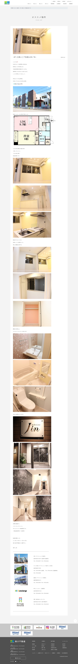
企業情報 (54, 1)
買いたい (35, 3)
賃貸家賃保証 (64, 647)
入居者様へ (59, 3)
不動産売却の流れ (53, 647)
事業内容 (58, 1)
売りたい (46, 3)
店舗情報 (70, 3)
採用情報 (63, 1)
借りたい (29, 3)
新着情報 (52, 3)
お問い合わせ (69, 1)
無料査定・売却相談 (54, 649)
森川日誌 (33, 647)
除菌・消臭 (43, 647)
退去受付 (65, 3)
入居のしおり (44, 649)
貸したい (41, 3)
